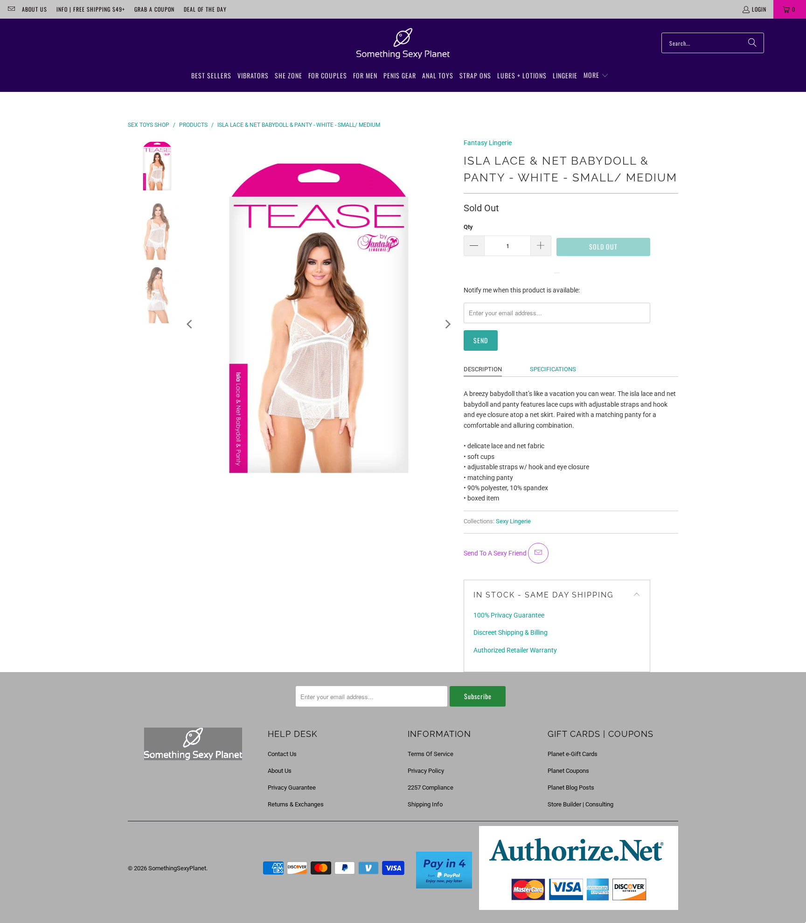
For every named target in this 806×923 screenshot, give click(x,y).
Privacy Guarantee (292, 787)
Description (483, 369)
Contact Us (282, 753)
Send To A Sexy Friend (496, 553)
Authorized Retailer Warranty (515, 650)
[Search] (752, 43)
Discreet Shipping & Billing (510, 632)
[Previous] (190, 324)
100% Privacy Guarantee (508, 615)
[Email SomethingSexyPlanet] (11, 9)
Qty (468, 226)
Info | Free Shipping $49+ (90, 9)
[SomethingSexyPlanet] (403, 44)
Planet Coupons (568, 770)
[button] (596, 75)
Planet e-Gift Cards (573, 753)
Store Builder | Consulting (580, 804)
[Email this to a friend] (538, 553)
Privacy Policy (426, 770)
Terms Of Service (430, 753)
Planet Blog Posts (571, 787)
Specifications (553, 369)
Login (759, 9)
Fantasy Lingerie (488, 142)
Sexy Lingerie (513, 521)
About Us (34, 9)
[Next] (447, 324)
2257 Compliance (430, 787)
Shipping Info (425, 804)
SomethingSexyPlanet (177, 868)
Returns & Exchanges (296, 804)
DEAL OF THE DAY (205, 9)
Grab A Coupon (154, 9)
